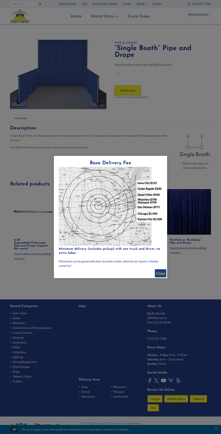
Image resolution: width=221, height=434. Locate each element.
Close (160, 273)
